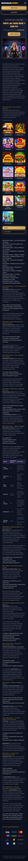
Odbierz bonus (14, 34)
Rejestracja (14, 8)
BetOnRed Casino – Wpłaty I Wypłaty (13, 254)
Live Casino (7, 231)
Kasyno (6, 227)
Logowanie (14, 12)
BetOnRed (9, 3)
